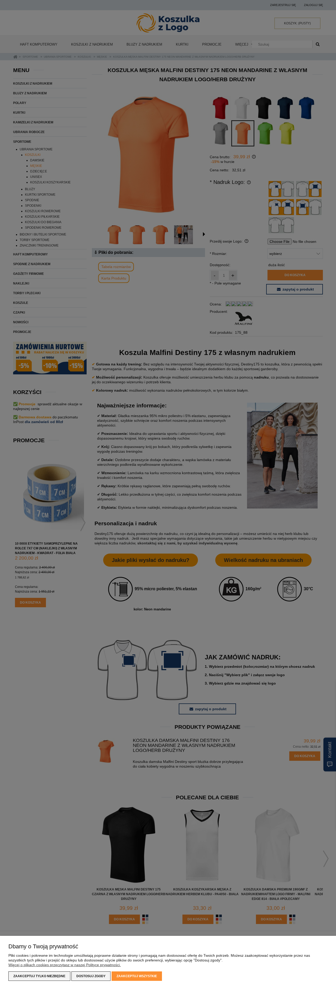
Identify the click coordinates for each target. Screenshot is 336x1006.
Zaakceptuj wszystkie (137, 976)
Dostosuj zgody (91, 976)
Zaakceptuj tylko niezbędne (39, 976)
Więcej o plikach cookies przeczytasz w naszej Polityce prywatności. (64, 965)
